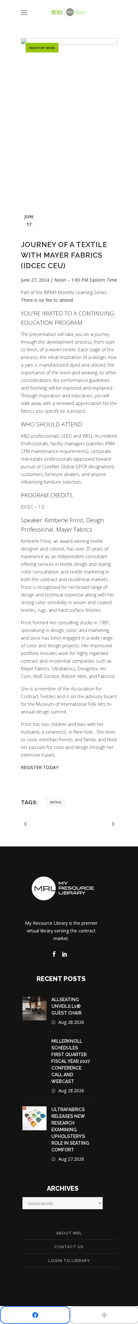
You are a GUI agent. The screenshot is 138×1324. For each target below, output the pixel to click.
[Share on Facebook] (35, 1315)
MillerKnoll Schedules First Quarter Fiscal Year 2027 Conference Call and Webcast (70, 1061)
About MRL (69, 1233)
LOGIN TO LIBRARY (69, 1260)
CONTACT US (69, 1247)
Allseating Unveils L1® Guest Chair (66, 1006)
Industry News (42, 48)
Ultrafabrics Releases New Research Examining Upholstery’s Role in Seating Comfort (70, 1129)
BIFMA (56, 802)
